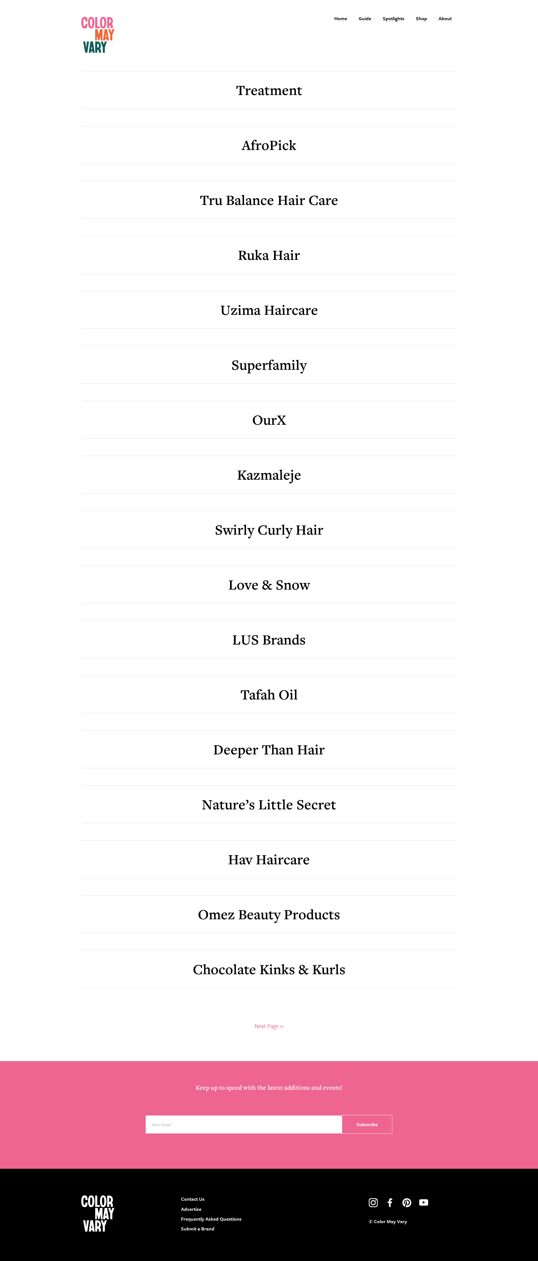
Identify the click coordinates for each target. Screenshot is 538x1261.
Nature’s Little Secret (269, 804)
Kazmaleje (269, 474)
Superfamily (269, 364)
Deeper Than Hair (269, 749)
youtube (423, 1202)
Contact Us (193, 1198)
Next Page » (269, 1026)
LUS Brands (269, 639)
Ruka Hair (269, 255)
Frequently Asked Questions (211, 1218)
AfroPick (269, 145)
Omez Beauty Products (269, 914)
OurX (269, 419)
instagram (373, 1202)
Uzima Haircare (269, 310)
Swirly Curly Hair (269, 529)
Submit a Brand (197, 1228)
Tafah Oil (269, 694)
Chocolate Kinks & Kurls (269, 969)
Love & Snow (269, 584)
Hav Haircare (269, 859)
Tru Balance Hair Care (269, 200)
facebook (390, 1202)
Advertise (191, 1208)
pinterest (406, 1202)
